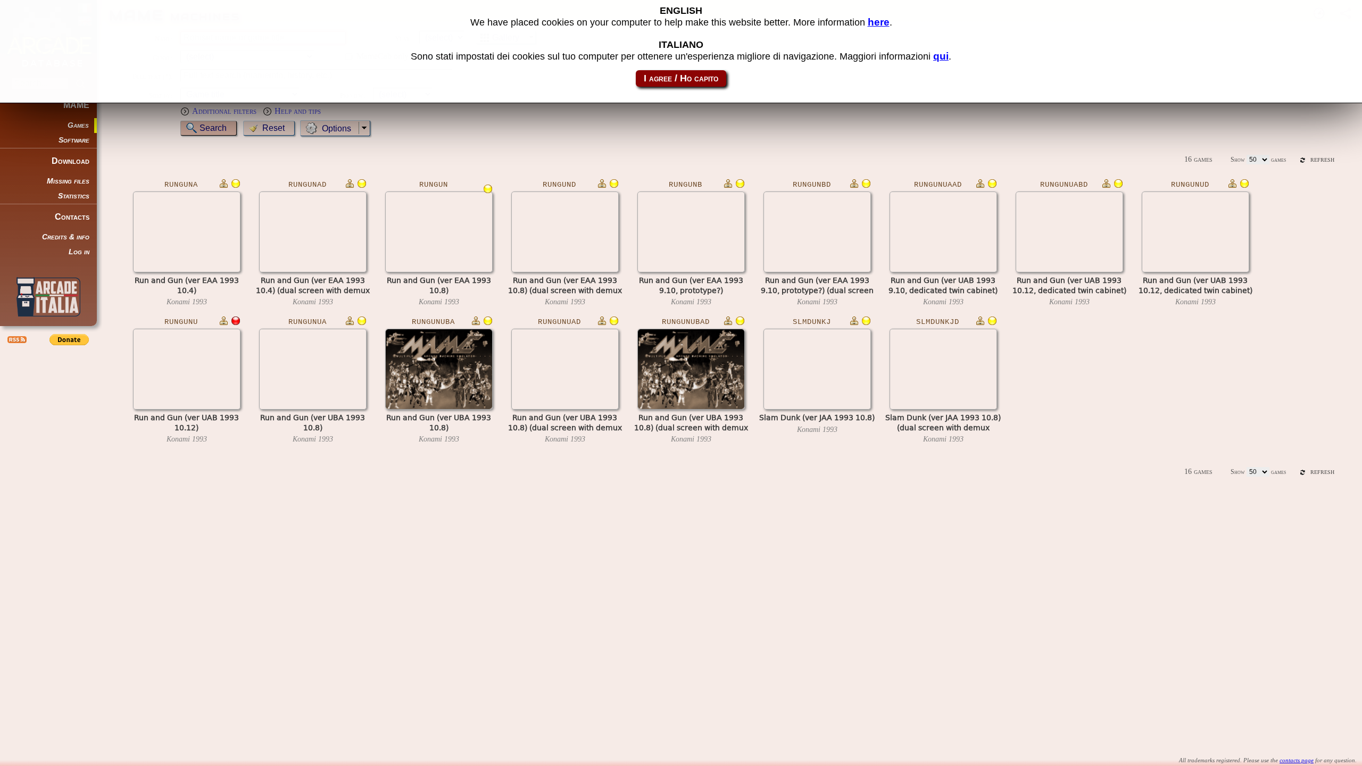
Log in (79, 252)
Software (74, 140)
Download (70, 160)
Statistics (73, 196)
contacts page (1297, 760)
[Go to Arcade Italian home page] (48, 297)
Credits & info (65, 237)
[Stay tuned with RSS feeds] (16, 339)
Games (78, 125)
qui (941, 56)
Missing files (68, 181)
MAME (76, 105)
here (879, 22)
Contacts (72, 216)
